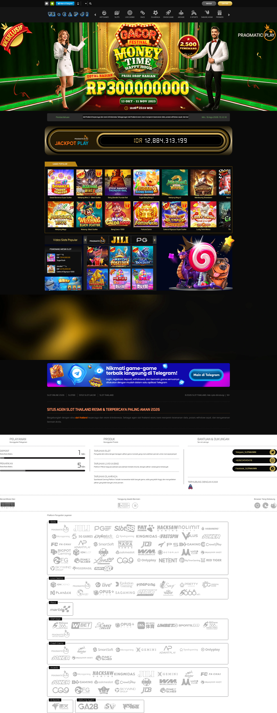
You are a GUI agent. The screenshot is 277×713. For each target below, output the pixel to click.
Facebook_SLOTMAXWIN (246, 468)
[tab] (98, 240)
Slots (117, 17)
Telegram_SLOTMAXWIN (246, 452)
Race (143, 17)
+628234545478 (244, 460)
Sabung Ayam (207, 17)
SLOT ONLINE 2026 (55, 395)
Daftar (225, 3)
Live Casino (129, 17)
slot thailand (81, 417)
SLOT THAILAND (106, 395)
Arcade (181, 17)
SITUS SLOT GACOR (87, 395)
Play (82, 143)
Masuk (209, 3)
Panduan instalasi (245, 341)
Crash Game (168, 17)
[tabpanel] (138, 66)
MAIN (62, 182)
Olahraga (155, 17)
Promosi (219, 17)
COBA (99, 253)
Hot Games (104, 17)
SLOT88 (71, 395)
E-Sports (194, 17)
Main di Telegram (66, 3)
